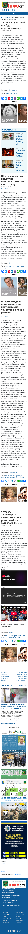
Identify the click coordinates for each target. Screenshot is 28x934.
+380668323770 (9, 901)
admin (6, 32)
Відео (11, 632)
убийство (13, 477)
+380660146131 (9, 889)
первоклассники (11, 93)
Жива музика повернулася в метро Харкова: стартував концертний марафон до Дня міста (12, 710)
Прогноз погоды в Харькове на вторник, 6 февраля (5, 674)
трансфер (10, 637)
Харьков (8, 266)
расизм (3, 477)
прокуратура (17, 476)
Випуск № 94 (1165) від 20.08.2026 (14, 765)
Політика (6, 913)
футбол (17, 637)
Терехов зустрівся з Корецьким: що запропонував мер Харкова (20, 166)
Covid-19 (5, 914)
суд (8, 477)
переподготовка (7, 95)
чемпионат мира (18, 266)
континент (22, 635)
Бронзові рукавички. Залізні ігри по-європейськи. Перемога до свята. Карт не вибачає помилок (13, 718)
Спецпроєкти (7, 924)
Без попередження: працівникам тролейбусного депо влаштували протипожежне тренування (13, 705)
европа (7, 635)
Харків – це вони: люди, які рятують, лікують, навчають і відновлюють (12, 714)
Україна (5, 911)
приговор (8, 476)
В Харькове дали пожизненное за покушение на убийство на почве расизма (21, 674)
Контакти (19, 922)
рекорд (3, 637)
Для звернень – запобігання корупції (20, 912)
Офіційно (6, 920)
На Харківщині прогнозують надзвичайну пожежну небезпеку (20, 153)
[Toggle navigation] (14, 13)
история (14, 635)
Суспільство (7, 17)
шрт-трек (4, 268)
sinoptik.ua (18, 872)
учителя (16, 95)
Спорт (11, 263)
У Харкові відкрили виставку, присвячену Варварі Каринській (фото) (19, 139)
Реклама (18, 920)
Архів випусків (22, 683)
